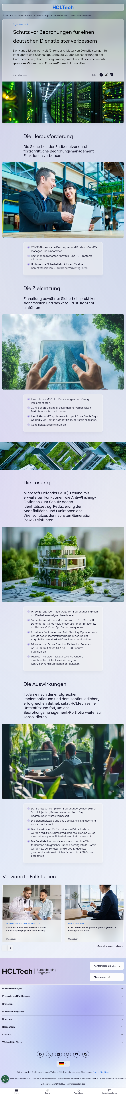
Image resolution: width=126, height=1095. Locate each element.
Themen (85, 1054)
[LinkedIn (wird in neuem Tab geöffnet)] (111, 75)
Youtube (76, 1054)
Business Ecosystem (13, 1011)
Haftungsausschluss (19, 1078)
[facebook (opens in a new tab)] (101, 75)
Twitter (49, 1054)
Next (10, 948)
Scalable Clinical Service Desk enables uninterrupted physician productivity (26, 929)
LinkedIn (58, 1054)
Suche (47, 1093)
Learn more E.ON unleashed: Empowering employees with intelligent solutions (94, 913)
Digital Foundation (21, 24)
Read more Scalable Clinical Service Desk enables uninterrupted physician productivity (31, 913)
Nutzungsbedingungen (68, 1078)
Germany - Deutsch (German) (63, 1063)
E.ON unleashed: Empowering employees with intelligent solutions (92, 929)
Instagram (67, 1054)
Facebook (40, 1054)
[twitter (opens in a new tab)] (106, 75)
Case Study (17, 15)
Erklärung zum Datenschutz (43, 1078)
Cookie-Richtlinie (100, 1072)
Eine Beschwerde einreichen (113, 1078)
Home (5, 15)
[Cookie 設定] (5, 1079)
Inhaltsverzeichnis (89, 1078)
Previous (5, 948)
